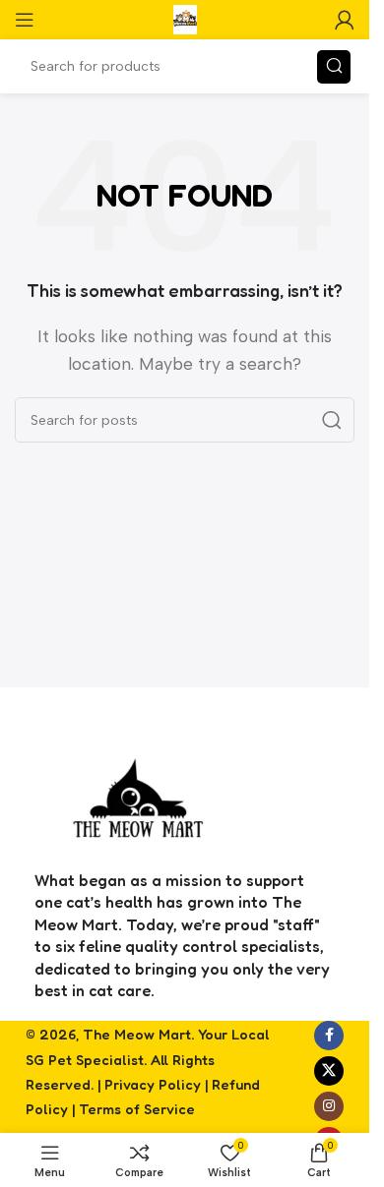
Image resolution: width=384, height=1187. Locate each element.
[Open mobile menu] (24, 19)
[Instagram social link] (329, 1106)
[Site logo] (185, 18)
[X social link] (329, 1071)
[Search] (334, 67)
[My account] (344, 19)
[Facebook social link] (329, 1035)
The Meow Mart (137, 1034)
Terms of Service (137, 1108)
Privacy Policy (152, 1084)
